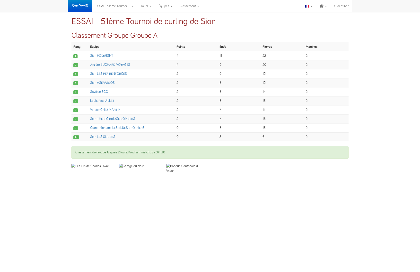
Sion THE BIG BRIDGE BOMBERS (112, 119)
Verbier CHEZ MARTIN (105, 110)
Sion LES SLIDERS (102, 137)
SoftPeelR (79, 6)
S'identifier (341, 6)
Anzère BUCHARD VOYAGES (110, 64)
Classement (188, 6)
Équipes (164, 6)
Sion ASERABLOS (102, 82)
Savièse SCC (99, 92)
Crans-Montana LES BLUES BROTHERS (117, 128)
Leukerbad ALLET (102, 101)
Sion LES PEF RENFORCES (108, 73)
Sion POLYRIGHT (101, 55)
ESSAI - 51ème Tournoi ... (113, 6)
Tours (144, 6)
